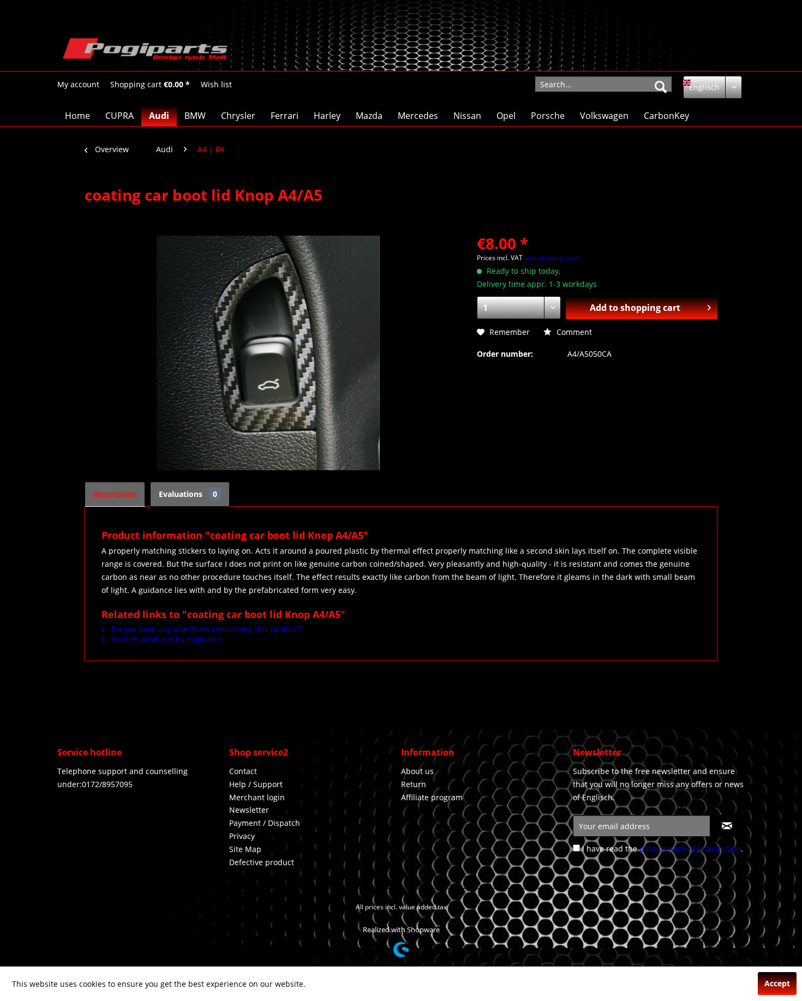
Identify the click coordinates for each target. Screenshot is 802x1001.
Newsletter (249, 810)
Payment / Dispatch (264, 823)
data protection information (690, 848)
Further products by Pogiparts (165, 639)
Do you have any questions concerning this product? (206, 629)
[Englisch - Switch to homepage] (145, 51)
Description (114, 494)
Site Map (245, 849)
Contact (243, 771)
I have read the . (662, 848)
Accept (777, 983)
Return (413, 784)
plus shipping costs (553, 257)
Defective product (261, 862)
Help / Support (256, 784)
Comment (573, 332)
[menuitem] (78, 84)
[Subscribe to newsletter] (727, 826)
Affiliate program (432, 797)
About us (417, 771)
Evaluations (188, 494)
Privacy (242, 836)
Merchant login (257, 797)
